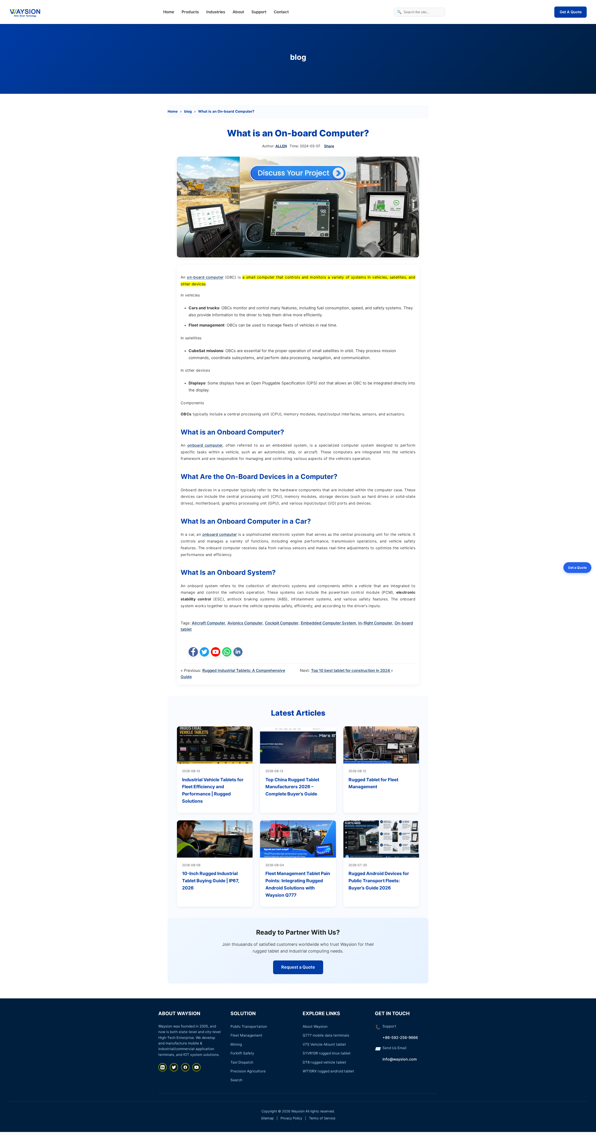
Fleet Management (246, 1035)
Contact (281, 12)
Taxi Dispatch (241, 1062)
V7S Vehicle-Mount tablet (324, 1044)
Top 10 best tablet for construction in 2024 (351, 670)
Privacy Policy (291, 1118)
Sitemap (267, 1118)
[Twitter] (174, 1067)
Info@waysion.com (400, 1059)
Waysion (298, 1111)
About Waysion (315, 1026)
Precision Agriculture (248, 1071)
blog (298, 57)
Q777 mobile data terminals (326, 1035)
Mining (236, 1044)
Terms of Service (322, 1118)
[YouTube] (196, 1067)
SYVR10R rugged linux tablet (327, 1053)
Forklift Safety (242, 1053)
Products (190, 12)
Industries (215, 12)
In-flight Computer (375, 623)
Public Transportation (248, 1026)
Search (236, 1080)
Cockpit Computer (281, 623)
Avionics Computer (245, 623)
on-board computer (205, 277)
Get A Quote (571, 12)
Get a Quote (577, 567)
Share (329, 146)
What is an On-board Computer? (226, 111)
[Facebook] (185, 1067)
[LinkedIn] (162, 1067)
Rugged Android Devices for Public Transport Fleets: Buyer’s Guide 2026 (379, 880)
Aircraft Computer (208, 623)
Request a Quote (298, 967)
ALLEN (281, 146)
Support (258, 12)
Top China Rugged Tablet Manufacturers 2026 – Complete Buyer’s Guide (292, 787)
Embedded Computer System (328, 623)
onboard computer (205, 445)
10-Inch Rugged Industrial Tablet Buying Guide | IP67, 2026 (210, 880)
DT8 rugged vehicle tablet (324, 1062)
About (238, 12)
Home (168, 12)
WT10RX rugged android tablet (328, 1071)
